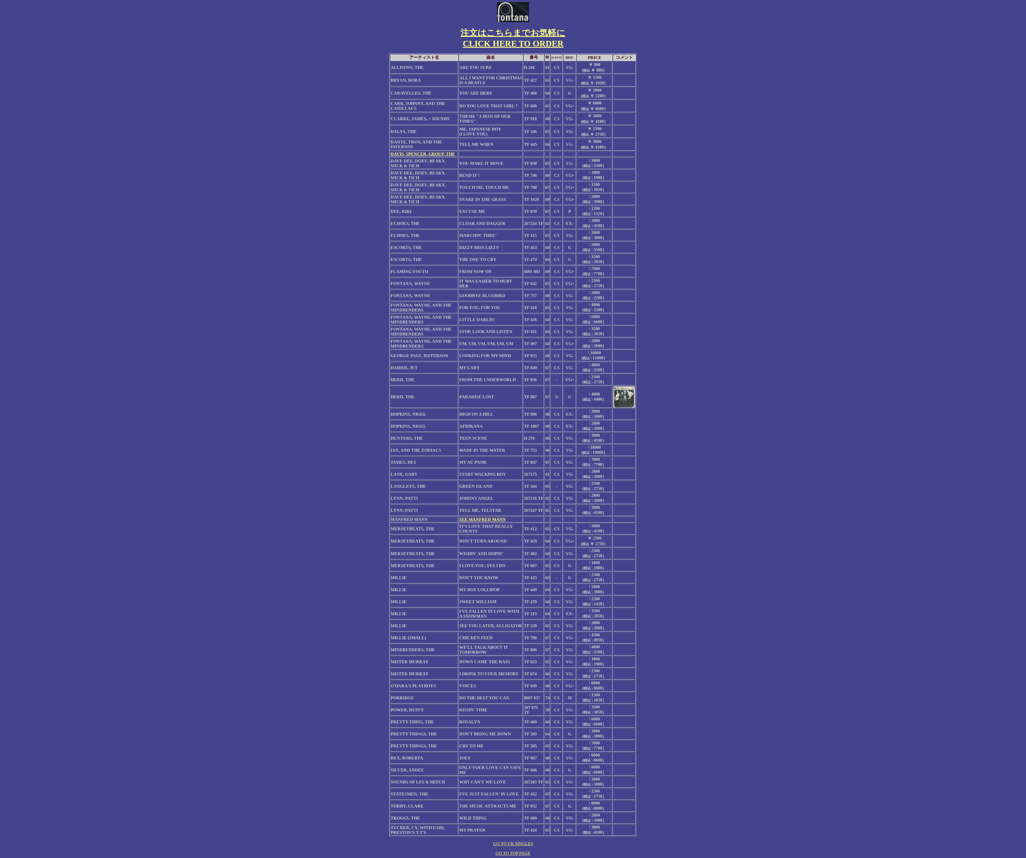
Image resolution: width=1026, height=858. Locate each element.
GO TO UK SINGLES (513, 843)
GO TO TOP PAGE (513, 853)
